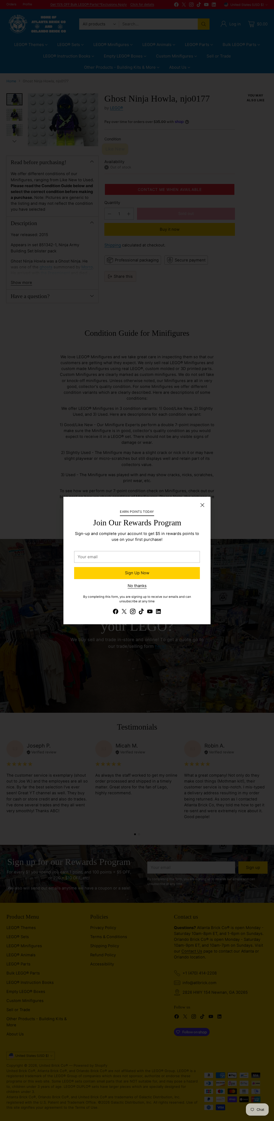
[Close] (202, 505)
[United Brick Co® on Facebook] (115, 612)
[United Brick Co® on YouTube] (150, 612)
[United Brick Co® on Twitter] (124, 612)
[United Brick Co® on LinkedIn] (158, 612)
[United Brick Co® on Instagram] (133, 612)
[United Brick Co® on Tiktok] (141, 612)
